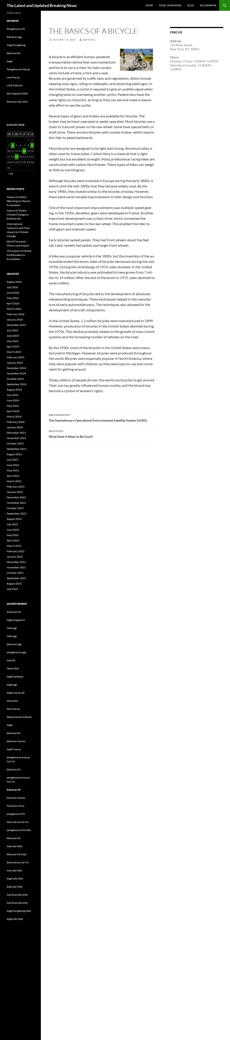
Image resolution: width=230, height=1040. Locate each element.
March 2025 (14, 352)
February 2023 (15, 486)
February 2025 (15, 357)
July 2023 (12, 459)
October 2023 (15, 443)
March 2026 (14, 308)
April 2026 (13, 303)
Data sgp (12, 628)
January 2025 (15, 362)
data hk (11, 660)
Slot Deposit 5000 (17, 93)
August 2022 (14, 519)
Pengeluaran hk (16, 29)
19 (16, 156)
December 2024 (16, 368)
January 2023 (15, 492)
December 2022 (16, 497)
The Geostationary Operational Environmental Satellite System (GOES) (98, 417)
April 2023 (13, 475)
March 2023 (14, 481)
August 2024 (14, 389)
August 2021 (14, 583)
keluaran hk (13, 53)
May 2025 (13, 341)
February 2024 (15, 422)
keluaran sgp (14, 644)
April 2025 (13, 346)
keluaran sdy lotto (17, 101)
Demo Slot (13, 668)
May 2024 (13, 405)
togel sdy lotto (15, 919)
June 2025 (13, 335)
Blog (190, 5)
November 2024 (16, 373)
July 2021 (12, 589)
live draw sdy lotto (17, 902)
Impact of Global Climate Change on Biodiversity (18, 214)
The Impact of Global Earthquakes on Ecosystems (19, 255)
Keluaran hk (14, 611)
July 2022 (12, 524)
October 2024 (15, 378)
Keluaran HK (208, 5)
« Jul (10, 173)
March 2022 (14, 545)
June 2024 (13, 400)
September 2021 (16, 578)
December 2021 (16, 562)
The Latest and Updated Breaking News (42, 5)
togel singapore (16, 620)
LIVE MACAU (15, 85)
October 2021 (15, 572)
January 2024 (15, 427)
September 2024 (16, 384)
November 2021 (16, 567)
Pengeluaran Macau (18, 69)
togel (10, 61)
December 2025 (16, 325)
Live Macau (13, 77)
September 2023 (16, 449)
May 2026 (13, 298)
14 (24, 151)
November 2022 (16, 502)
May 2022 (13, 535)
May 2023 (13, 470)
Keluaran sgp (14, 37)
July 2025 (12, 330)
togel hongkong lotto (19, 910)
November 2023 (16, 438)
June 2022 (13, 529)
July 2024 (12, 395)
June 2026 (13, 292)
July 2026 (12, 287)
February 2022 (15, 551)
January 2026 (15, 319)
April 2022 (13, 540)
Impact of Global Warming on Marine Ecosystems (18, 201)
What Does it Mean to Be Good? (71, 433)
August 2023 (14, 454)
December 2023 (16, 432)
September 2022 (16, 513)
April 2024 (13, 411)
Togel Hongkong (170, 5)
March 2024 (14, 416)
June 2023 (13, 465)
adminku (88, 39)
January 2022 (15, 556)
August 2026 (14, 282)
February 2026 (15, 314)
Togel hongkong (16, 45)
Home (149, 5)
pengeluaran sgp (16, 652)
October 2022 (15, 508)
